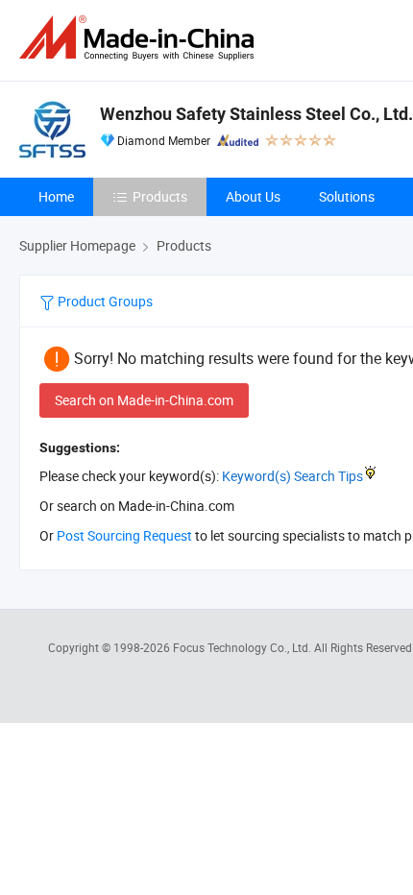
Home (56, 196)
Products (160, 196)
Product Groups (104, 301)
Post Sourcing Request (124, 535)
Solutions (347, 196)
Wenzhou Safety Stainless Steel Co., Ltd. (256, 114)
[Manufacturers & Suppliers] (140, 37)
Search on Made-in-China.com (144, 400)
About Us (253, 196)
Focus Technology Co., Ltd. (243, 647)
